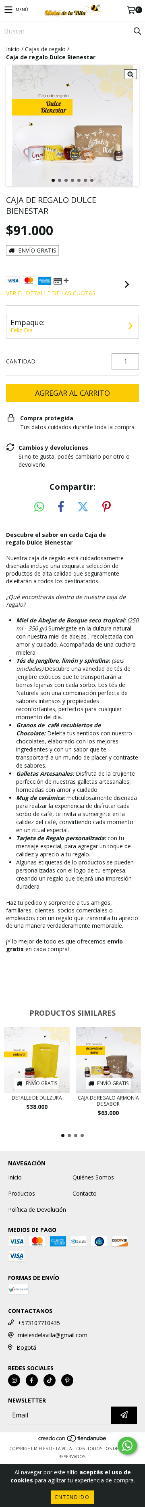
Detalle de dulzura (37, 1098)
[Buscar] (137, 31)
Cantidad (20, 361)
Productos (21, 1193)
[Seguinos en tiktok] (50, 1380)
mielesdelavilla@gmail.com (52, 1335)
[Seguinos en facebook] (32, 1380)
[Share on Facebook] (61, 507)
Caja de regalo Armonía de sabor (108, 1101)
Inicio (13, 49)
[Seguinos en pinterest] (67, 1380)
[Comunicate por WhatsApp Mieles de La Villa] (127, 1446)
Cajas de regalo (45, 49)
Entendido (72, 1497)
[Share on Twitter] (83, 507)
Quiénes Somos (93, 1177)
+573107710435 (39, 1323)
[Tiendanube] (72, 1440)
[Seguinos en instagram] (14, 1380)
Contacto (84, 1193)
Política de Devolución (37, 1209)
